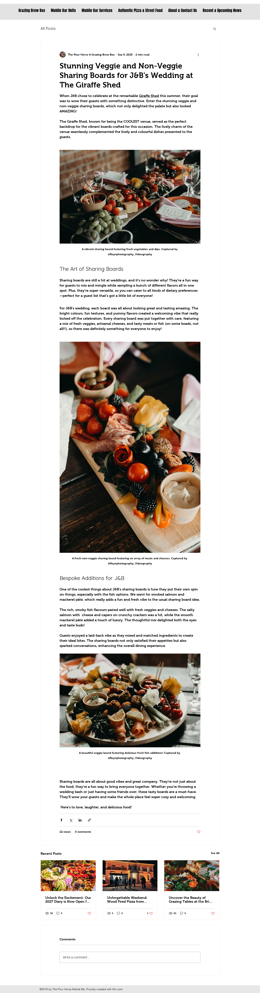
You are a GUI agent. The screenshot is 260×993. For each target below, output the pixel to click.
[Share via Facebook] (61, 820)
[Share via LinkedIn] (80, 820)
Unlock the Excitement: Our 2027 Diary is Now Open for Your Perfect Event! (68, 899)
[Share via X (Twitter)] (71, 820)
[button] (214, 28)
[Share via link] (89, 820)
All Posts (48, 28)
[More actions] (198, 54)
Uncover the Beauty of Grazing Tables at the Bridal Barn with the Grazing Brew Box (191, 899)
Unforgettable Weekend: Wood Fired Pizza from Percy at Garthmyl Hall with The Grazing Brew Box (130, 899)
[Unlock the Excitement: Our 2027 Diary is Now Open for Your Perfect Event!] (68, 875)
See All (215, 853)
